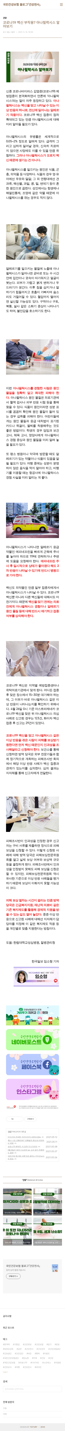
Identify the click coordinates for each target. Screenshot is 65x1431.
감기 (49, 1344)
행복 (38, 1353)
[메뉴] (61, 4)
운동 (58, 1344)
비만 (29, 1353)
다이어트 (35, 1362)
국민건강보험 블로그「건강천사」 (22, 4)
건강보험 (39, 1344)
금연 (19, 1349)
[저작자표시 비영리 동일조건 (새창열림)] (40, 1119)
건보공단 (7, 1353)
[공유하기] (16, 1119)
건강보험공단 (55, 1349)
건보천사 (27, 1367)
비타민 (38, 1367)
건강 (9, 1131)
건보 (43, 1358)
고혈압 (17, 1344)
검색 (59, 1389)
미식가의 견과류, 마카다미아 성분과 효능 (24, 1137)
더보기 (5, 1372)
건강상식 (7, 1367)
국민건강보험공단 (11, 1358)
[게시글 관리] (20, 1119)
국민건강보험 (9, 1362)
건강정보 (27, 1344)
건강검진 (19, 1353)
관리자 (43, 1427)
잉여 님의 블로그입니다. (16, 1270)
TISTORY (33, 1427)
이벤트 (47, 1353)
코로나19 (23, 1362)
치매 (35, 1358)
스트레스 (47, 1362)
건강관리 (41, 1349)
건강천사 (29, 1349)
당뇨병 (26, 1358)
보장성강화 (8, 1349)
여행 (18, 1367)
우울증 (58, 1362)
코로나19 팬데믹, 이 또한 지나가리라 (22, 1146)
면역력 (7, 1344)
